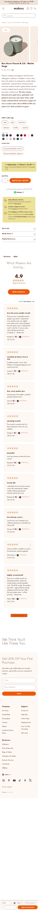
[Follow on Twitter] (30, 780)
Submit (19, 693)
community (5, 764)
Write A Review (18, 292)
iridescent (6, 127)
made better (6, 715)
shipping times (26, 722)
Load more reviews (19, 615)
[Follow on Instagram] (3, 780)
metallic (16, 127)
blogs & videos (7, 752)
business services (8, 760)
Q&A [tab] (15, 256)
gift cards (24, 733)
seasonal (25, 127)
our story (5, 711)
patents (4, 726)
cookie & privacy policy (7, 732)
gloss (12, 122)
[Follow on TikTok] (19, 780)
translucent (22, 122)
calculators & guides (9, 756)
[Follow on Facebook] (25, 780)
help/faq (24, 715)
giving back (6, 718)
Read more (20, 333)
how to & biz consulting (25, 728)
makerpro (5, 744)
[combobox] (19, 16)
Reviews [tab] (7, 256)
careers (4, 722)
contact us (15, 208)
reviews (4, 792)
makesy (4, 22)
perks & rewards (7, 748)
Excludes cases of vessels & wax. (19, 3)
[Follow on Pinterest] (8, 780)
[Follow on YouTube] (14, 780)
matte (5, 122)
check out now (17, 203)
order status (25, 718)
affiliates (5, 768)
